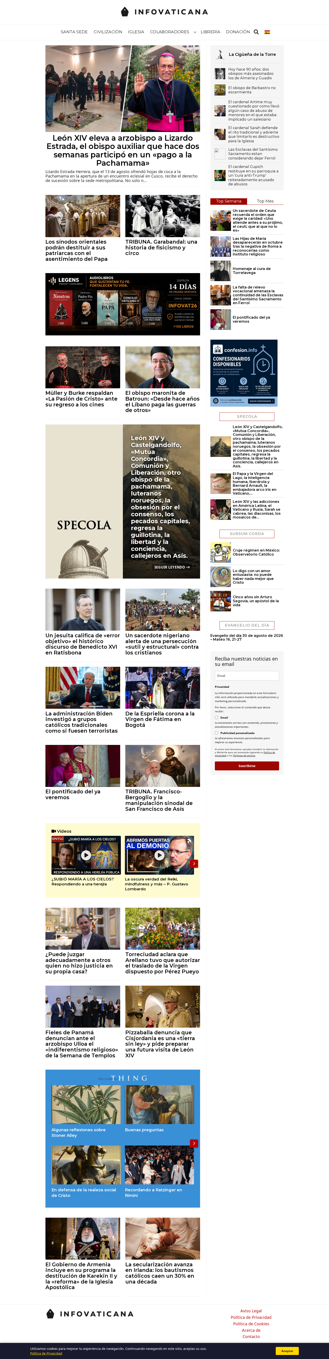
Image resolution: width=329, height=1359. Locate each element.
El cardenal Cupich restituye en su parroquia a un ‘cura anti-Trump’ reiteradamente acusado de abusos (253, 175)
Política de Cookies (251, 1324)
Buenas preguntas (144, 1129)
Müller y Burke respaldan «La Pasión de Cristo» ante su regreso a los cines (81, 399)
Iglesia (136, 31)
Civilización (108, 31)
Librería (210, 31)
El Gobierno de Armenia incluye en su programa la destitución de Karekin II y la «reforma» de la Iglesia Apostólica (81, 1276)
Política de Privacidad (251, 1317)
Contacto (251, 1336)
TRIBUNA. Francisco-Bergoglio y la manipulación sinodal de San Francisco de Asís (159, 800)
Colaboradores (169, 31)
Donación (238, 31)
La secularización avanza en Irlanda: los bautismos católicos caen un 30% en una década (159, 1273)
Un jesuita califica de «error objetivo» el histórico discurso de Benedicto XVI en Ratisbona (82, 644)
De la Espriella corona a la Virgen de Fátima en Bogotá (160, 719)
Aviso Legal (251, 1311)
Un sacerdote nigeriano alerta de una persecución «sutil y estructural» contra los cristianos (162, 644)
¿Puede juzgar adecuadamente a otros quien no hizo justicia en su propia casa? (79, 963)
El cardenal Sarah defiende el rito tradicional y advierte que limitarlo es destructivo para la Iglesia (253, 134)
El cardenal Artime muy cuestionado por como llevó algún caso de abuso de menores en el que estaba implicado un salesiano (253, 110)
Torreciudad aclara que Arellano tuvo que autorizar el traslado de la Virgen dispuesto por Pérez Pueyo (162, 963)
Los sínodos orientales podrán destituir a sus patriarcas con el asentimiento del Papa (76, 250)
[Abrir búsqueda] (256, 32)
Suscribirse (247, 766)
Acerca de (251, 1330)
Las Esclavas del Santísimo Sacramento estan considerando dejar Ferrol (253, 153)
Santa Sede (74, 31)
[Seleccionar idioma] (268, 32)
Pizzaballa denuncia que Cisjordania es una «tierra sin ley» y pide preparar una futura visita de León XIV (160, 1044)
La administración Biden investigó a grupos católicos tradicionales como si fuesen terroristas (81, 722)
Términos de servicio (244, 755)
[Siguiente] (194, 864)
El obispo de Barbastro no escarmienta (252, 90)
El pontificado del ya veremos (72, 794)
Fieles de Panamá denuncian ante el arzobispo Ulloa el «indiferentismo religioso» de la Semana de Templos (81, 1044)
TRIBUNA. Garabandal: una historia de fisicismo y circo (161, 247)
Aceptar (287, 1351)
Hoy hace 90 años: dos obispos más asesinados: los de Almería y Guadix (251, 73)
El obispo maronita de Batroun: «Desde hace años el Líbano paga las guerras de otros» (162, 401)
